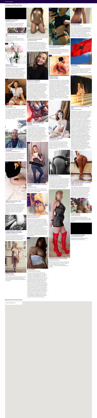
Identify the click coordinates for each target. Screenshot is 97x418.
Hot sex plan (9, 106)
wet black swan (75, 24)
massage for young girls (56, 138)
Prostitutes (7, 3)
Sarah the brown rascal (33, 216)
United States (13, 3)
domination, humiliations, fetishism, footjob (37, 185)
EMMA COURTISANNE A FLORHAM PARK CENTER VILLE (81, 183)
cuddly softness (53, 77)
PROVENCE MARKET (9, 1)
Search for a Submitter (33, 80)
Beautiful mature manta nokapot (58, 258)
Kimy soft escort (54, 175)
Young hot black (75, 214)
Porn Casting (31, 269)
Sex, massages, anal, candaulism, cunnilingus (15, 149)
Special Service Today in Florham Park (80, 107)
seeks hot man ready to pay (13, 201)
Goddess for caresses (12, 20)
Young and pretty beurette (34, 39)
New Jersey (19, 3)
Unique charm (9, 65)
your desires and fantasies (56, 46)
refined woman (10, 273)
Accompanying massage (78, 235)
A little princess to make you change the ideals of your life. (14, 231)
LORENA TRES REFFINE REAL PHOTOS (35, 123)
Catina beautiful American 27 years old (15, 34)
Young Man (74, 65)
